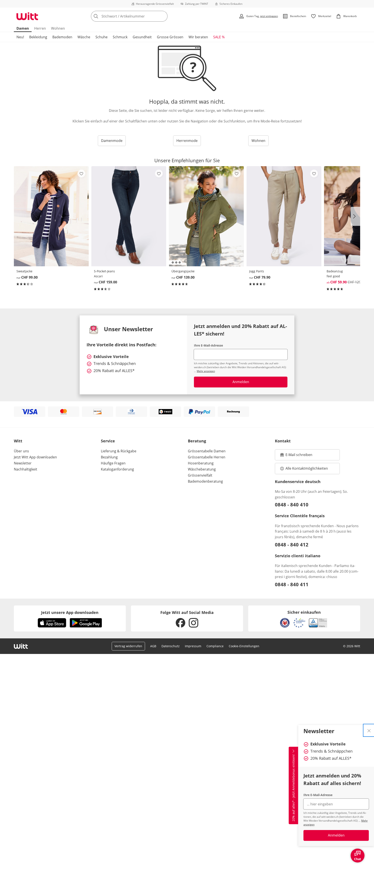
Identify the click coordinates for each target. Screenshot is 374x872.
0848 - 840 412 (291, 544)
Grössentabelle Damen (207, 451)
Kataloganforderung (117, 469)
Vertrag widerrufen (128, 646)
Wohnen (58, 28)
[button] (355, 216)
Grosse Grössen (170, 37)
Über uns (21, 451)
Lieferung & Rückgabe (118, 451)
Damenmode (112, 140)
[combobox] (138, 16)
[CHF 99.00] (51, 216)
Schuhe (101, 37)
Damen (22, 28)
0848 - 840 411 (291, 584)
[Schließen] (369, 730)
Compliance (215, 646)
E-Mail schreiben (296, 456)
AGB (153, 646)
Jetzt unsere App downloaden (69, 612)
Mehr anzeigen (206, 371)
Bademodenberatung (205, 481)
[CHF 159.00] (128, 216)
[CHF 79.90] (284, 216)
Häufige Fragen (113, 463)
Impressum (193, 646)
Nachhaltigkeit (25, 469)
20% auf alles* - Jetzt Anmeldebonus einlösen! (293, 787)
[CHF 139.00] (206, 216)
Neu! (20, 37)
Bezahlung (109, 457)
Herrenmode (187, 140)
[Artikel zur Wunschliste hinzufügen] (81, 173)
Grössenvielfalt (200, 475)
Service (108, 440)
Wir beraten (198, 37)
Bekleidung (38, 37)
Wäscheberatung (202, 469)
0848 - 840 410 (291, 504)
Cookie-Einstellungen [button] (244, 646)
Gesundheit (142, 37)
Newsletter (23, 463)
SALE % (219, 37)
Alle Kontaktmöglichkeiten (306, 468)
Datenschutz (170, 646)
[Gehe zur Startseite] (27, 16)
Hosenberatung (201, 463)
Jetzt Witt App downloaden (35, 457)
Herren (40, 28)
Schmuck (120, 37)
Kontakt (283, 440)
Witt (18, 440)
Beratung (197, 440)
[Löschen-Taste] (163, 16)
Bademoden (62, 37)
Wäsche (83, 37)
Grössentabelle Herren (206, 457)
